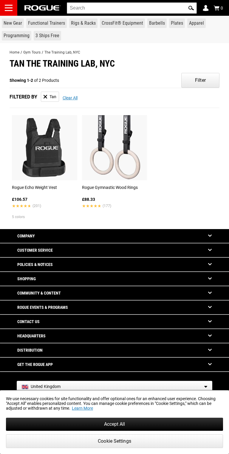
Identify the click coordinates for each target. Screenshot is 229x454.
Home (14, 52)
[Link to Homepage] (42, 7)
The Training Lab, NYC (62, 52)
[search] (132, 8)
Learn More (82, 408)
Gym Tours (32, 52)
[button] (191, 8)
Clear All (70, 98)
